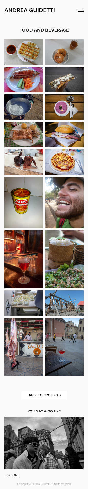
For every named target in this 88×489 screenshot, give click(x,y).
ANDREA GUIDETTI (29, 10)
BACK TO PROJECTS (44, 395)
